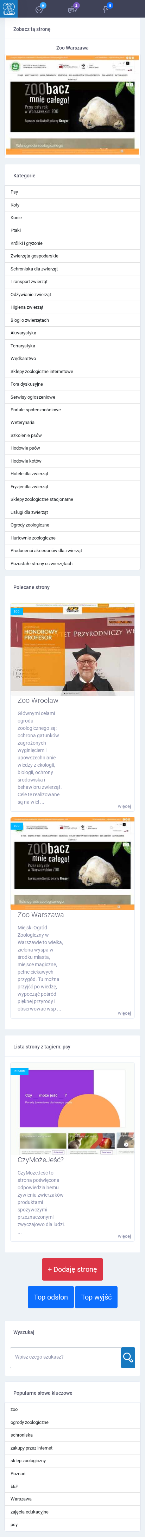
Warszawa (21, 1499)
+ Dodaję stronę (72, 1269)
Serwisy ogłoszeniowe (33, 397)
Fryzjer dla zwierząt (29, 486)
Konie (16, 217)
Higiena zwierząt (27, 307)
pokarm (19, 1071)
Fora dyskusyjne (27, 384)
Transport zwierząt (29, 281)
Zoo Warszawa (41, 914)
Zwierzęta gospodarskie (34, 256)
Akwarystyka (23, 332)
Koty (15, 205)
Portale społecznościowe (36, 409)
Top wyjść (96, 1297)
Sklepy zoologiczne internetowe (42, 371)
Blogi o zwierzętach (30, 320)
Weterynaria (22, 422)
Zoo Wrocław (38, 700)
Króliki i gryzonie (27, 243)
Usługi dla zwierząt (29, 512)
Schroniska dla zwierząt (34, 269)
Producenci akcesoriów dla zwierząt (46, 550)
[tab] (39, 9)
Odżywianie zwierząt (31, 294)
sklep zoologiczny (28, 1460)
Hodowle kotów (26, 461)
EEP (14, 1486)
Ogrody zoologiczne (30, 525)
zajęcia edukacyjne (30, 1512)
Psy (14, 192)
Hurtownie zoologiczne (33, 538)
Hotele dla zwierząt (29, 473)
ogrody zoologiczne (30, 1422)
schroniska (22, 1435)
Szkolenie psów (26, 435)
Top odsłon (51, 1297)
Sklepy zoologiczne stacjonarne (42, 499)
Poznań (18, 1473)
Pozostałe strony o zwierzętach (41, 563)
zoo (17, 611)
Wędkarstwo (23, 358)
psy (14, 1524)
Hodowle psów (25, 448)
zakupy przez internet (31, 1448)
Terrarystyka (23, 345)
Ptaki (16, 230)
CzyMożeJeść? (41, 1160)
